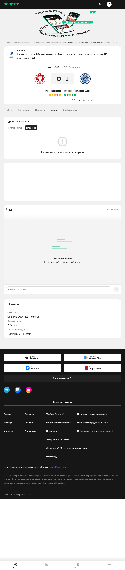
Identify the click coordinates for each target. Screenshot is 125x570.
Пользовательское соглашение (92, 414)
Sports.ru (11, 475)
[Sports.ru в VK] (18, 390)
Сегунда (36, 42)
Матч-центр (26, 42)
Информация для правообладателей (95, 431)
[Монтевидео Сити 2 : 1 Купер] (75, 95)
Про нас (7, 414)
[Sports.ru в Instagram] (29, 390)
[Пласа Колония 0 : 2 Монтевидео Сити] (72, 95)
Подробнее (60, 482)
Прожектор (51, 431)
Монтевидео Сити (78, 91)
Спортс (9, 42)
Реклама (29, 422)
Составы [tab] (40, 109)
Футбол (17, 42)
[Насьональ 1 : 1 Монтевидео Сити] (70, 95)
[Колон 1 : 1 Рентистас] (60, 95)
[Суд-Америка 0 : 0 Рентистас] (52, 95)
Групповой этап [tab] (15, 127)
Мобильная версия (62, 402)
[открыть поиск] (100, 4)
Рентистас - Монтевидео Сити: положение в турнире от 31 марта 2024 (93, 42)
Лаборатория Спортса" (57, 439)
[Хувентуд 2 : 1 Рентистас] (57, 95)
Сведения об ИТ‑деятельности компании (66, 448)
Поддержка (30, 431)
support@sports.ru (57, 467)
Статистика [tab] (23, 109)
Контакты (8, 431)
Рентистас (53, 91)
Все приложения (60, 378)
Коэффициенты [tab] (70, 109)
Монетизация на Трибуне (58, 422)
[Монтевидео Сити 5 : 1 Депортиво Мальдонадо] (65, 95)
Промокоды (52, 456)
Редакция (8, 422)
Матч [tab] (9, 109)
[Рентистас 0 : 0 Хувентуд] (50, 95)
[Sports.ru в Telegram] (7, 390)
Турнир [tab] (53, 109)
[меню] (117, 4)
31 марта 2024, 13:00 (56, 67)
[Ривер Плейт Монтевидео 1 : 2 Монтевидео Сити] (68, 95)
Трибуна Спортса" (55, 414)
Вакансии (29, 414)
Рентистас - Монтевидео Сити (53, 42)
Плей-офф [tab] (31, 127)
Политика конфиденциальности (92, 422)
